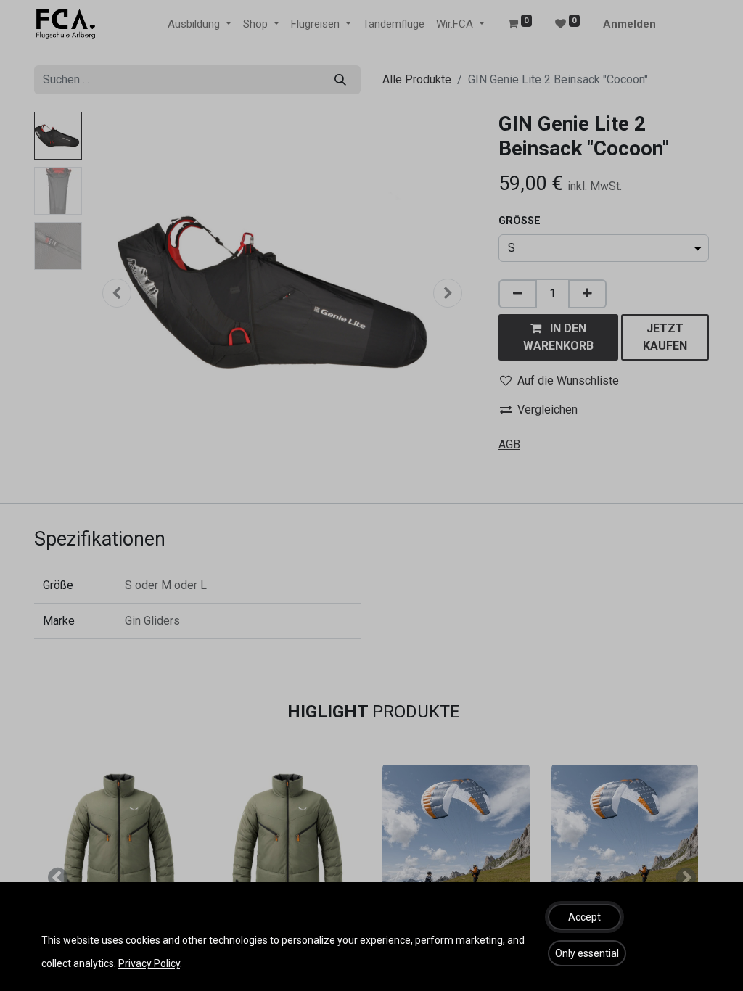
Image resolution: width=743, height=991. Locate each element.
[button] (584, 917)
